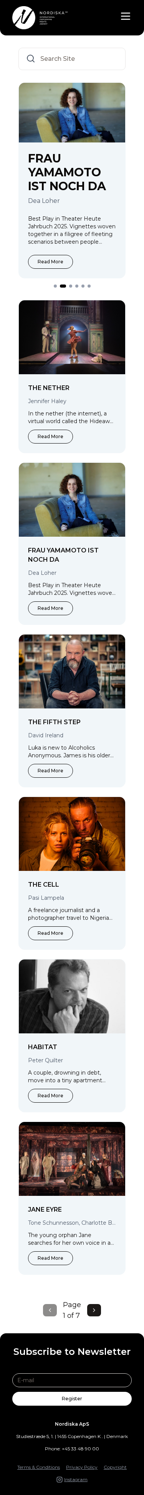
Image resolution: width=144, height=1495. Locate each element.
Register (72, 1398)
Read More (53, 248)
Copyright (115, 1467)
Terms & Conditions (38, 1467)
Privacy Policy (82, 1467)
